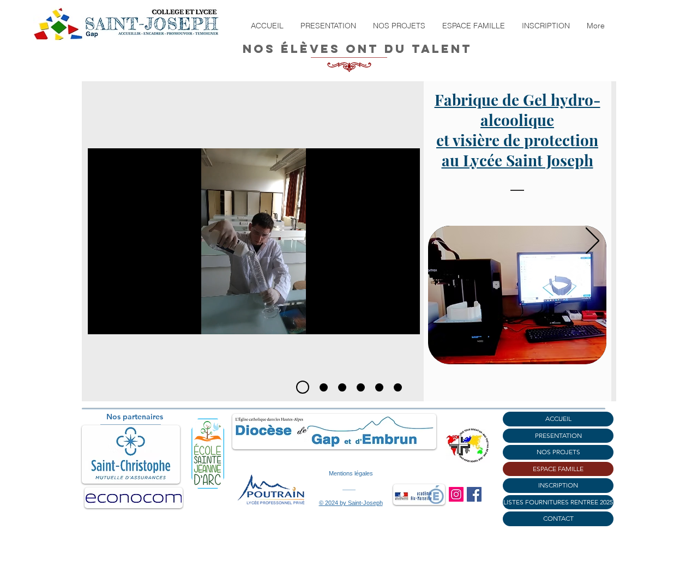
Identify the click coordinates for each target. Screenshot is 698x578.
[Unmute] (120, 319)
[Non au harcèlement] (324, 387)
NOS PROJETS (558, 452)
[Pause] (102, 319)
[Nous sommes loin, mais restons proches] (342, 387)
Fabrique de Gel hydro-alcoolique (517, 109)
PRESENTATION (558, 435)
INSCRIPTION (558, 485)
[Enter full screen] (405, 319)
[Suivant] (592, 241)
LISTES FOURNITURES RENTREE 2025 (558, 502)
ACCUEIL (558, 418)
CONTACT (558, 518)
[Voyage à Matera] (398, 387)
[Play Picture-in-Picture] (387, 319)
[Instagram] (456, 494)
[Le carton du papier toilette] (361, 387)
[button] (328, 25)
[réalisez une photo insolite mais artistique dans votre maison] (379, 387)
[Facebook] (474, 494)
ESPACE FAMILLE (558, 469)
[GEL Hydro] (302, 387)
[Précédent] (106, 241)
